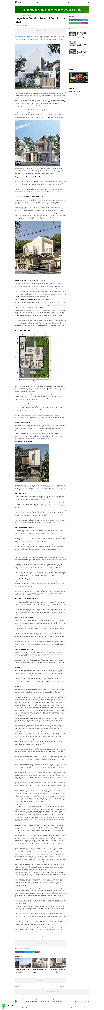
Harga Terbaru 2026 (27, 1007)
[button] (85, 2)
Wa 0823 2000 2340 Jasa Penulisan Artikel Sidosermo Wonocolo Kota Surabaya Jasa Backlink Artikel (82, 35)
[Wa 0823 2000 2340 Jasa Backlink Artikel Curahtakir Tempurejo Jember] (72, 43)
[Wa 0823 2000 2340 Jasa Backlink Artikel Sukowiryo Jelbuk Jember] (72, 51)
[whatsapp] (82, 1001)
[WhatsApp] (33, 952)
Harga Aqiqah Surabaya (75, 91)
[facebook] (76, 1001)
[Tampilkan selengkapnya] (42, 952)
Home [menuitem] (24, 2)
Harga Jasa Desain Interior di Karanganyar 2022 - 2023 (40, 971)
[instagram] (85, 1001)
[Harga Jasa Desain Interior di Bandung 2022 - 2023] (58, 963)
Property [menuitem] (35, 2)
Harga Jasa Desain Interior (25, 15)
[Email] (39, 952)
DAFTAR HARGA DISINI (40, 31)
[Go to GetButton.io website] (3, 1008)
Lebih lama (62, 986)
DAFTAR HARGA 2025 (40, 980)
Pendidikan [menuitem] (61, 2)
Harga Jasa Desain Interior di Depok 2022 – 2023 (26, 36)
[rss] (88, 1001)
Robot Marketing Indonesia (75, 94)
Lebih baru (17, 986)
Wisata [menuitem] (29, 2)
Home (68, 1007)
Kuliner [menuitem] (47, 2)
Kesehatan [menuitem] (53, 2)
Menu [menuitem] (80, 2)
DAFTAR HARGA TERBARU (52, 992)
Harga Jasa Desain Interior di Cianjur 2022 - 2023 (22, 970)
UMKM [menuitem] (41, 2)
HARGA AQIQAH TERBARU (40, 943)
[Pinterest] (36, 952)
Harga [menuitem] (75, 2)
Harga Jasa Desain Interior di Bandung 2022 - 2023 (58, 970)
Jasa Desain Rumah (45, 927)
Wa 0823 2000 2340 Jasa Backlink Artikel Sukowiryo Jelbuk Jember (82, 51)
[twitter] (79, 1001)
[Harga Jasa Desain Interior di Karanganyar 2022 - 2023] (40, 963)
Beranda (16, 15)
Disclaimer (79, 1007)
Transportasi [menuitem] (69, 2)
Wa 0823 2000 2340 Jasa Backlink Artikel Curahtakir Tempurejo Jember (82, 43)
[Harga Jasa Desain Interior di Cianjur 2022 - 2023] (23, 963)
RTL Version (86, 1007)
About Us (73, 1007)
